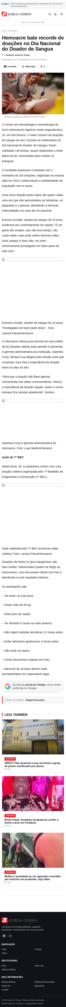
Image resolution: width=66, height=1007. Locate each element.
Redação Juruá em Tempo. (18, 55)
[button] (33, 289)
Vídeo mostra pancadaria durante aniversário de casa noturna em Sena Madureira (37, 5)
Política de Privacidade (45, 982)
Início (4, 31)
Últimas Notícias (9, 969)
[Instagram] (10, 935)
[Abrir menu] (61, 14)
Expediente (40, 986)
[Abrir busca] (50, 14)
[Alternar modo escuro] (55, 14)
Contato (38, 949)
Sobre (4, 953)
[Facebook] (4, 935)
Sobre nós (39, 965)
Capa (4, 949)
